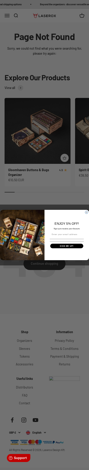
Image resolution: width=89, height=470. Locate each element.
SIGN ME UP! (67, 246)
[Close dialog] (86, 212)
